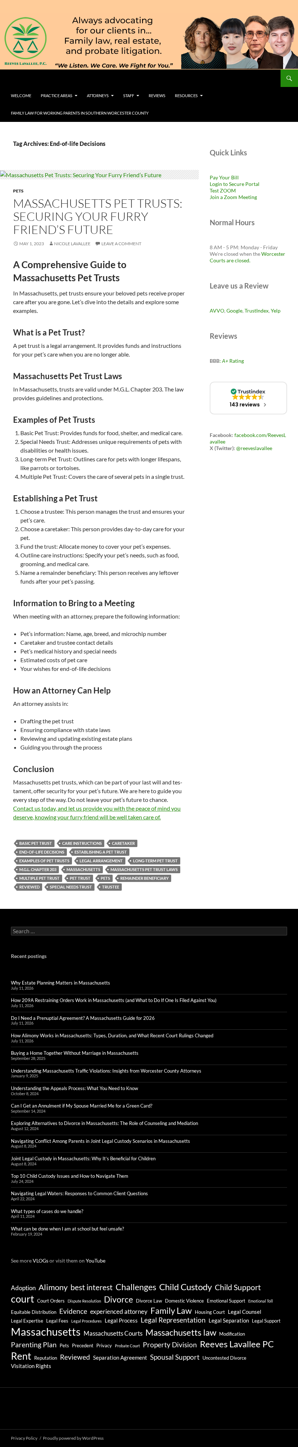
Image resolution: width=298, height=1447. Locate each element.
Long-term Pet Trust (155, 860)
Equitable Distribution (33, 1312)
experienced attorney (119, 1311)
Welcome (21, 95)
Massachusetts (83, 869)
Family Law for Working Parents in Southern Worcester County (80, 113)
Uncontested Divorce (224, 1358)
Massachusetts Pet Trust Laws (144, 869)
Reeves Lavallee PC (237, 1344)
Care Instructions (82, 843)
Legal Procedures (86, 1321)
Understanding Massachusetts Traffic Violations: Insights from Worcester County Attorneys (106, 1071)
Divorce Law (149, 1301)
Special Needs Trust (71, 887)
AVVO (217, 310)
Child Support (238, 1287)
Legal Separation (229, 1320)
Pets (18, 191)
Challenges (136, 1287)
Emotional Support (226, 1301)
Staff (128, 95)
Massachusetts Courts (113, 1333)
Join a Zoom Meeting (233, 197)
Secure (236, 184)
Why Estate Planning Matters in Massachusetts (60, 983)
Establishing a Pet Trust (100, 852)
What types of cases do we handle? (47, 1211)
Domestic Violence (184, 1301)
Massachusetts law (180, 1332)
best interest (92, 1287)
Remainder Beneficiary (144, 878)
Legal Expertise (27, 1321)
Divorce (118, 1299)
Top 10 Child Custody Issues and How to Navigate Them (69, 1176)
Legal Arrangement (101, 860)
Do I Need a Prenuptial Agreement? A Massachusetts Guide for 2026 (83, 1018)
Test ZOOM (223, 190)
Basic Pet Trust (35, 843)
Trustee (110, 887)
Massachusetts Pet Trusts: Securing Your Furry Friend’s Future (97, 216)
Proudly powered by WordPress (73, 1438)
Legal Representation (173, 1320)
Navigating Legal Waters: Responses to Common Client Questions (79, 1193)
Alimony (53, 1287)
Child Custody (185, 1286)
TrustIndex (257, 310)
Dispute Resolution (84, 1301)
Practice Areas (56, 95)
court (22, 1299)
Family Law (171, 1310)
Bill (235, 177)
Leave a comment (121, 243)
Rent (21, 1356)
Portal (251, 184)
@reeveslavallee (254, 448)
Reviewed (29, 887)
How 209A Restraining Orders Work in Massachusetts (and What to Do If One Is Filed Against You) (114, 1000)
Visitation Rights (31, 1366)
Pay (214, 177)
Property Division (170, 1345)
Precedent (82, 1345)
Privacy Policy (24, 1438)
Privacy (104, 1345)
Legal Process (121, 1320)
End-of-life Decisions (41, 852)
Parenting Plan (34, 1345)
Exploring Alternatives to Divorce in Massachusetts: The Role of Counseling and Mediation (104, 1123)
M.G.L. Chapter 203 (37, 869)
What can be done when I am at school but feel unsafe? (67, 1229)
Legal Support (266, 1321)
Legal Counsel (244, 1311)
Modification (232, 1334)
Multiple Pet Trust (39, 878)
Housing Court (210, 1312)
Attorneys (98, 95)
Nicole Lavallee (72, 243)
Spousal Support (175, 1357)
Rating (233, 361)
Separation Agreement (120, 1357)
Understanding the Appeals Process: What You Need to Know (74, 1088)
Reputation (45, 1358)
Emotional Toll (260, 1301)
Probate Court (127, 1345)
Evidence (73, 1311)
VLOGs (40, 1260)
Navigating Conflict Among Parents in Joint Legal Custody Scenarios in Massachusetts (100, 1141)
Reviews (157, 95)
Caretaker (123, 843)
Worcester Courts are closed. (247, 257)
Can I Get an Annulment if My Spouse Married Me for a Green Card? (81, 1106)
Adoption (23, 1288)
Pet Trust (80, 878)
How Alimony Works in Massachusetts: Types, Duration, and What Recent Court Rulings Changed (112, 1035)
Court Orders (51, 1301)
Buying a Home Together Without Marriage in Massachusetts (74, 1053)
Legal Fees (57, 1321)
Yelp (276, 310)
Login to (219, 184)
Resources (186, 95)
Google (234, 310)
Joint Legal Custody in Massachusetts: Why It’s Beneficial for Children (83, 1158)
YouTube (95, 1260)
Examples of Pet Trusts (44, 860)
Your (224, 177)
